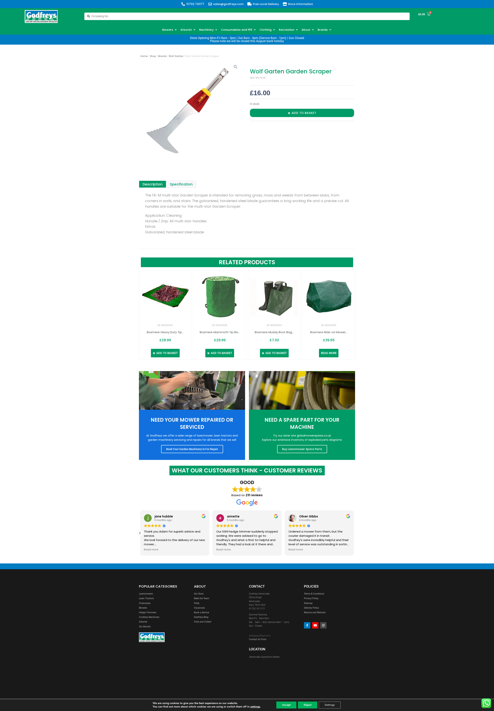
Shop (153, 56)
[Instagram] (323, 625)
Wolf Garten (176, 56)
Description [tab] (152, 184)
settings (255, 706)
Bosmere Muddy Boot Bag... (274, 332)
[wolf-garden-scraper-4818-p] (190, 112)
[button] (169, 30)
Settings (330, 705)
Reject (307, 705)
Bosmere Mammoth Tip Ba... (220, 332)
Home (144, 56)
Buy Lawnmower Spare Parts (302, 449)
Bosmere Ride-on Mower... (328, 332)
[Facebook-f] (307, 625)
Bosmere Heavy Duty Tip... (165, 332)
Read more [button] (151, 549)
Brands (162, 56)
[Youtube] (315, 625)
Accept (286, 705)
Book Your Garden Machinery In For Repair (192, 449)
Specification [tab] (181, 184)
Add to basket (304, 113)
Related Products (247, 262)
